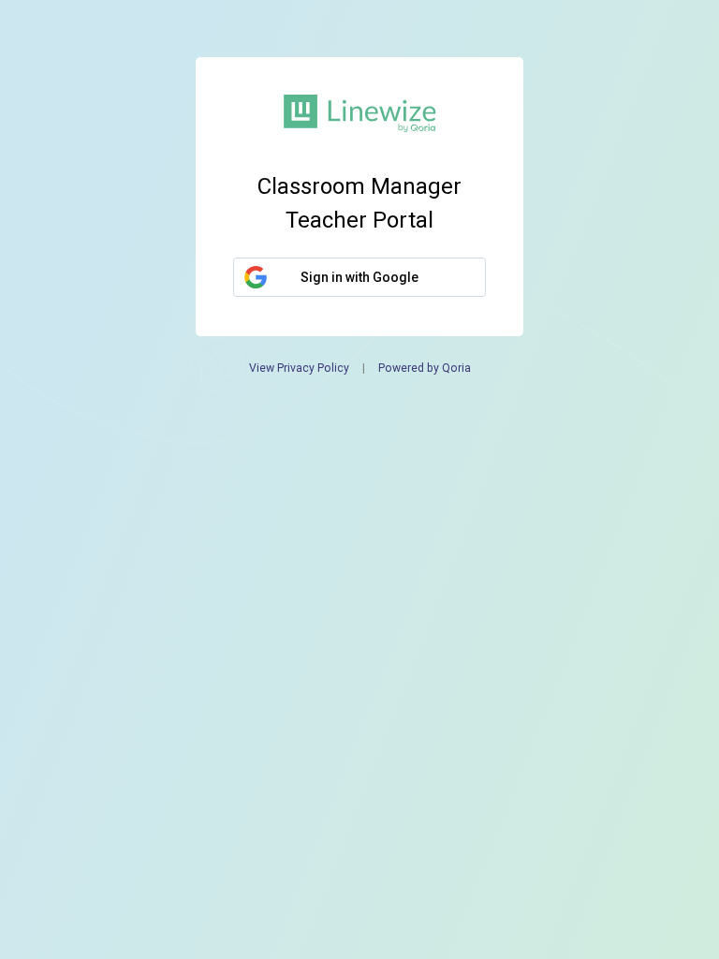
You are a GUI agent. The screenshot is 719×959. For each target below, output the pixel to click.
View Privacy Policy (299, 368)
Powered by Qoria (424, 368)
